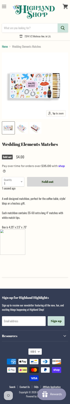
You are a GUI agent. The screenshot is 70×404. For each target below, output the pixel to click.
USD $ (33, 351)
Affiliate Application (52, 387)
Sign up (56, 321)
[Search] (63, 27)
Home (5, 46)
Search (12, 387)
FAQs (36, 387)
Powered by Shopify (35, 396)
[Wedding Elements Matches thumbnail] (8, 128)
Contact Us (25, 387)
